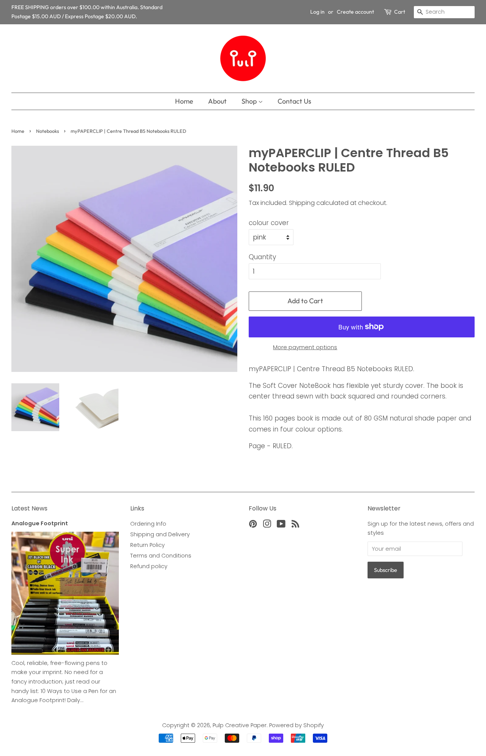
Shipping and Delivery (160, 534)
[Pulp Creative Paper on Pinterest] (253, 525)
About (217, 101)
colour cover (269, 222)
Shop (249, 101)
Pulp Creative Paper (240, 725)
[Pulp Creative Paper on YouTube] (281, 525)
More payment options (305, 347)
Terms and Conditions (160, 555)
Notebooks (47, 131)
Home (184, 101)
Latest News (29, 508)
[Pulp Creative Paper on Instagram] (267, 525)
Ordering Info (148, 524)
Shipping (302, 202)
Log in (317, 11)
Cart (399, 11)
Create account (355, 11)
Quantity (262, 256)
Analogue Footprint (39, 523)
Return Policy (147, 545)
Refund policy (148, 566)
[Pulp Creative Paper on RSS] (295, 525)
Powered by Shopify (296, 725)
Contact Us (294, 101)
